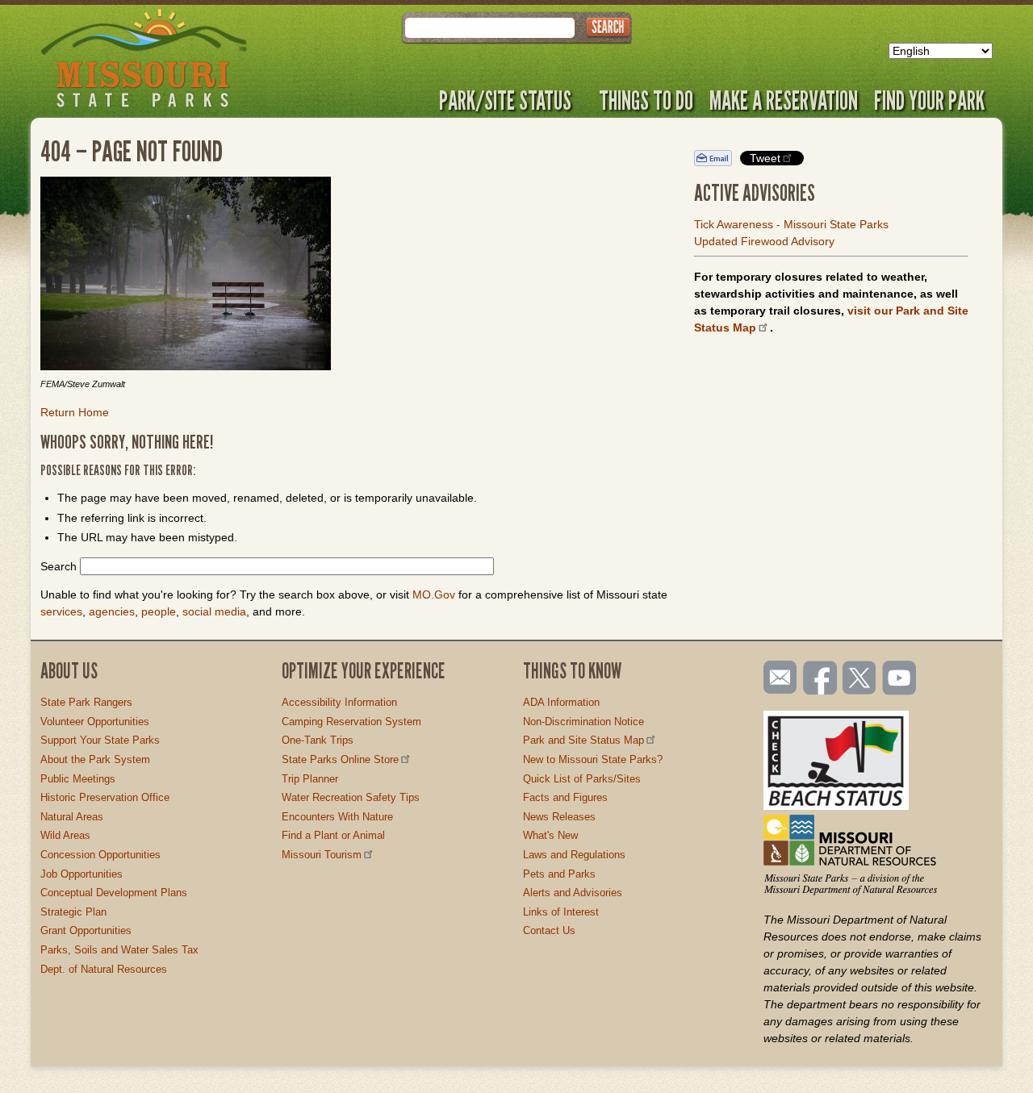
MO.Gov (433, 594)
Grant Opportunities (86, 930)
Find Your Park (929, 100)
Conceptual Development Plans (113, 892)
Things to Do (646, 100)
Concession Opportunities (100, 855)
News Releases (559, 817)
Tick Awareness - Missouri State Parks (791, 224)
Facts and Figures (565, 797)
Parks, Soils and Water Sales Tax (119, 950)
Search (58, 566)
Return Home (74, 412)
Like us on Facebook (821, 679)
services (61, 611)
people (158, 611)
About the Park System (95, 759)
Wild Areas (65, 835)
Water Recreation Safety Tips (351, 797)
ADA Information (561, 702)
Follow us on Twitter (858, 679)
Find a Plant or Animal (333, 835)
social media (214, 611)
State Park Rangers (86, 702)
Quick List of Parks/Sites (582, 779)
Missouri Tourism (322, 855)
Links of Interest (561, 912)
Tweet (765, 158)
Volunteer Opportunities (94, 721)
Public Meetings (77, 779)
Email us (776, 677)
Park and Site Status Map (583, 740)
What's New (550, 835)
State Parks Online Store (340, 759)
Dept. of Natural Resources (103, 969)
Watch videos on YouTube (900, 679)
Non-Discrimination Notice (583, 721)
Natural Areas (71, 817)
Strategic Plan (73, 912)
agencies (112, 611)
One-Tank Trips (317, 740)
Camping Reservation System (351, 721)
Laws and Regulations (574, 855)
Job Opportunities (81, 874)
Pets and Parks (559, 874)
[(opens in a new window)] (355, 276)
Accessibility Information (339, 702)
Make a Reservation (783, 100)
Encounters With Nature (337, 817)
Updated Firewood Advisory (764, 241)
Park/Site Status (505, 100)
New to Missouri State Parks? (593, 759)
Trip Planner (310, 779)
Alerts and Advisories (572, 892)
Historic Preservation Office (104, 797)
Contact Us (549, 930)
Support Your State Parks (100, 740)
